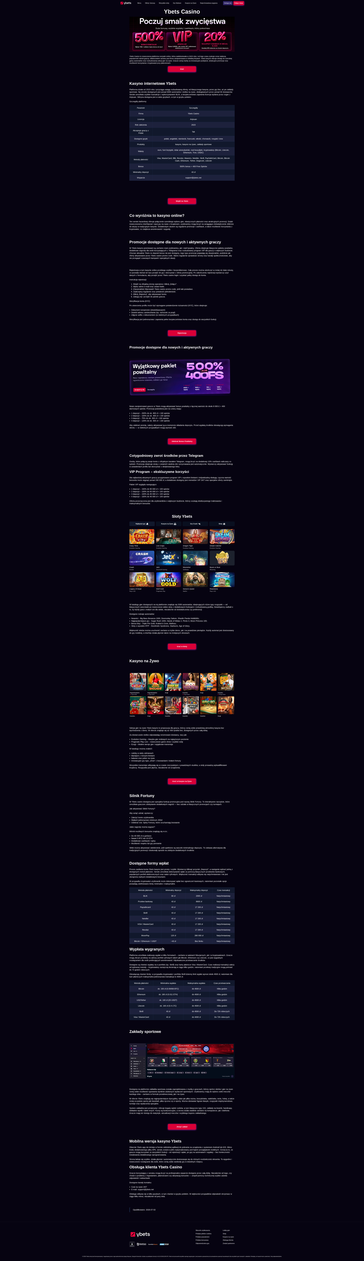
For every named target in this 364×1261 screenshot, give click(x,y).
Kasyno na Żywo (167, 524)
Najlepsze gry (140, 524)
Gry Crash (193, 524)
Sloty (220, 524)
